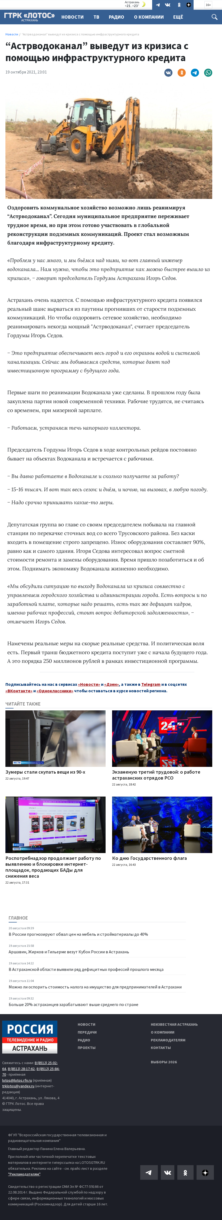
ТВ (96, 17)
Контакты (161, 1047)
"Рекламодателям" (24, 1174)
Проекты (87, 1047)
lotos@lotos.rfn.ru (17, 1080)
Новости (72, 17)
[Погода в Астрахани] (136, 4)
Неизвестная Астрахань (174, 1024)
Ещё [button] (178, 17)
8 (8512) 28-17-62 (21, 1068)
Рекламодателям (168, 1040)
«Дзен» (111, 684)
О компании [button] (149, 17)
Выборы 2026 (164, 1061)
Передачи (87, 1032)
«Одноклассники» (55, 690)
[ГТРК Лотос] (29, 18)
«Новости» (89, 684)
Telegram (151, 684)
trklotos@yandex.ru (18, 1086)
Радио (116, 17)
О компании (162, 1032)
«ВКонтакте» (18, 690)
